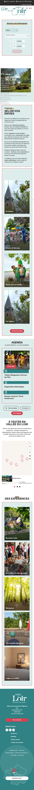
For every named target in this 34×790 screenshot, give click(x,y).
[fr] (30, 8)
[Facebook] (7, 730)
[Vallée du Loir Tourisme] (19, 10)
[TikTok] (10, 730)
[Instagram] (13, 730)
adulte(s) (19, 41)
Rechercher (17, 51)
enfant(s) (19, 46)
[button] (27, 8)
